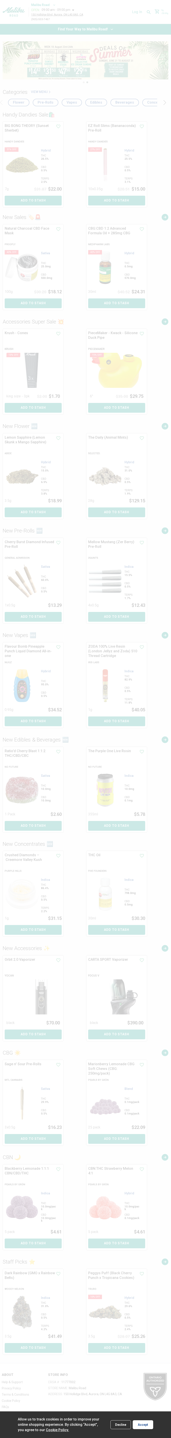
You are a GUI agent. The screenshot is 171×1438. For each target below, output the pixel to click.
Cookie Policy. (57, 1430)
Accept (143, 1424)
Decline (120, 1424)
